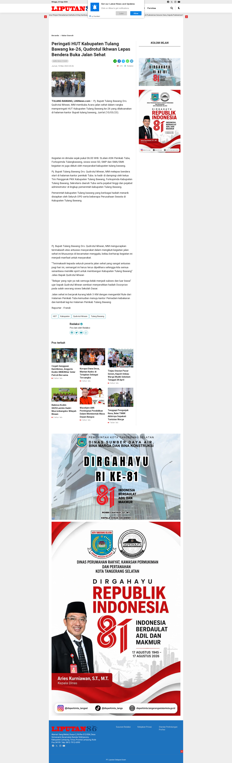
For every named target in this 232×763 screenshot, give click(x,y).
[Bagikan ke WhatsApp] (127, 61)
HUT (55, 316)
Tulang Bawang (97, 316)
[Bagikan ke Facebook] (119, 61)
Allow (136, 13)
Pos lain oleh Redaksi (80, 328)
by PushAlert (96, 16)
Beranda (55, 35)
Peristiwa (151, 8)
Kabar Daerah (67, 35)
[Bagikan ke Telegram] (131, 61)
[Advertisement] (60, 21)
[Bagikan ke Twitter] (123, 61)
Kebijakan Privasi (144, 727)
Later (121, 13)
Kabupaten (65, 316)
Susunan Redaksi (123, 727)
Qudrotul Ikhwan (80, 316)
